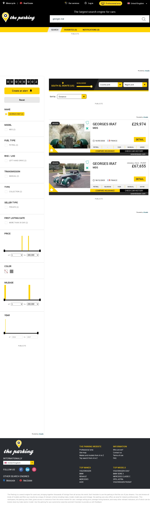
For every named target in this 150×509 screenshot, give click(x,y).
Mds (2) (12, 129)
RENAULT (83, 476)
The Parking (18, 17)
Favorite (54, 148)
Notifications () (91, 29)
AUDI (81, 482)
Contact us (117, 452)
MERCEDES (83, 479)
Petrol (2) (13, 145)
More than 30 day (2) (18, 222)
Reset (22, 99)
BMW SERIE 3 (118, 473)
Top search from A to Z (88, 458)
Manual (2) (14, 176)
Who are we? (118, 450)
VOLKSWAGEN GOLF (121, 471)
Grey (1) (11, 271)
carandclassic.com (138, 154)
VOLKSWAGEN (85, 471)
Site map (82, 452)
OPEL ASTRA (118, 479)
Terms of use (118, 455)
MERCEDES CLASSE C (121, 476)
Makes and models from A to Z (91, 455)
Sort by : (53, 96)
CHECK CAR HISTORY (134, 151)
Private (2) (14, 207)
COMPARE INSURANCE (105, 151)
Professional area (86, 450)
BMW (81, 473)
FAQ (114, 458)
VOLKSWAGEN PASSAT (122, 482)
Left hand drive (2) (17, 160)
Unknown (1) (6, 271)
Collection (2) (15, 191)
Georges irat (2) (16, 114)
